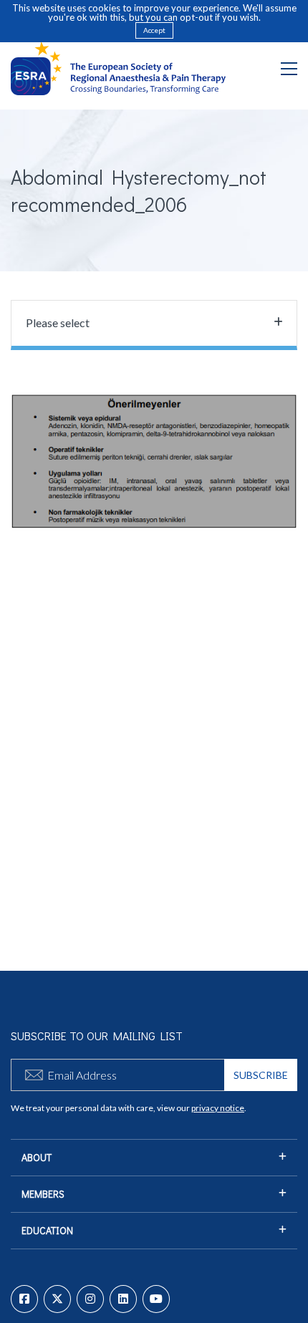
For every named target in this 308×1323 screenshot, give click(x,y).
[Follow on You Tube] (156, 1299)
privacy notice (217, 1107)
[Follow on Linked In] (123, 1299)
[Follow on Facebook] (24, 1299)
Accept (154, 30)
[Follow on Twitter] (57, 1299)
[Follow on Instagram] (90, 1299)
